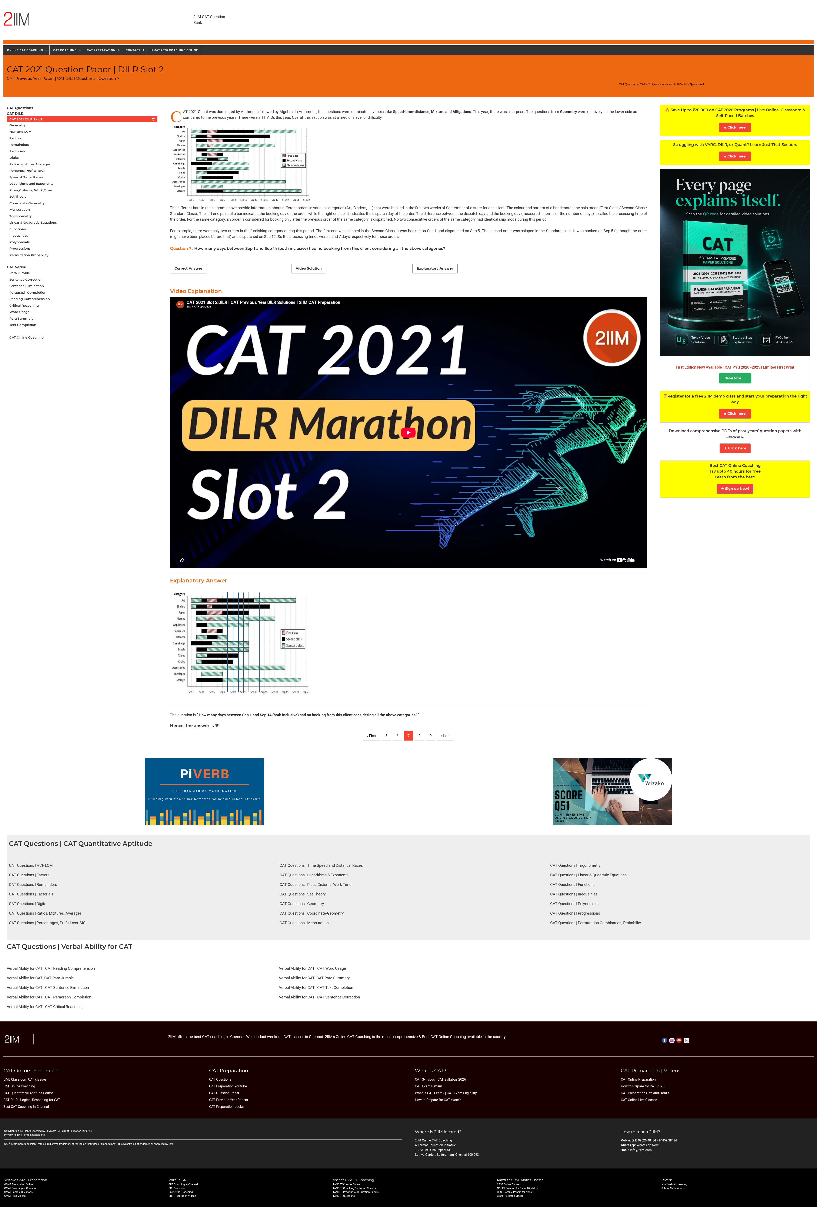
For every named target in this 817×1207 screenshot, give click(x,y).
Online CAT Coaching (25, 50)
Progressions (20, 248)
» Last (446, 736)
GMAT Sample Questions (18, 1192)
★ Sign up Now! (735, 489)
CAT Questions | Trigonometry (575, 865)
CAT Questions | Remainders (33, 884)
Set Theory (18, 196)
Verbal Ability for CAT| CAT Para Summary (314, 978)
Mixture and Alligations (451, 111)
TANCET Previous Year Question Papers (356, 1192)
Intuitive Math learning (674, 1184)
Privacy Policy (12, 1134)
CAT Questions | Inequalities (573, 894)
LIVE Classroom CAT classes (24, 1079)
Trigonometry (20, 216)
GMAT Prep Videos (15, 1195)
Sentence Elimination (26, 286)
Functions (17, 229)
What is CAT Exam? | (430, 1093)
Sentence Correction (26, 279)
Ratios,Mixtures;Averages (29, 164)
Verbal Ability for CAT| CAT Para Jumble (40, 978)
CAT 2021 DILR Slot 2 (82, 119)
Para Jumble (19, 273)
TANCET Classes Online (346, 1184)
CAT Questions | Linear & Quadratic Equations (588, 875)
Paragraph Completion (27, 292)
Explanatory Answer (435, 268)
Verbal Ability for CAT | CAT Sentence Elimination (48, 987)
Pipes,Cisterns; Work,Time (30, 190)
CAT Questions (628, 84)
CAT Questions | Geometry (302, 903)
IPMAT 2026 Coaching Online (174, 50)
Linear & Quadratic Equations (33, 222)
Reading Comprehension (29, 299)
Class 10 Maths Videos (510, 1195)
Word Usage (19, 312)
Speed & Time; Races (26, 177)
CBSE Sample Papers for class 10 (516, 1192)
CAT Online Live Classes (639, 1100)
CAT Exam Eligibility (461, 1093)
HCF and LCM (20, 132)
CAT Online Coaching (26, 337)
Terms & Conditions (33, 1134)
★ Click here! (735, 127)
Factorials (17, 151)
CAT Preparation (101, 50)
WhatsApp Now (647, 1145)
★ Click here (735, 448)
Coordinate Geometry (27, 203)
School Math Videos (672, 1188)
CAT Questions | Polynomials (574, 903)
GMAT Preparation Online (18, 1184)
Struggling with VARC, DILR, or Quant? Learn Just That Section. (735, 144)
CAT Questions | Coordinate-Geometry (312, 913)
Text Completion (22, 325)
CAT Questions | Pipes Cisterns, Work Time (315, 884)
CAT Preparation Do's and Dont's (645, 1093)
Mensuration (19, 209)
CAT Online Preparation (638, 1079)
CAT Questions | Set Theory (303, 894)
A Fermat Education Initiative (75, 1131)
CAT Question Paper (224, 1093)
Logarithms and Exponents (31, 184)
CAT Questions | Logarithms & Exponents (314, 875)
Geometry (17, 125)
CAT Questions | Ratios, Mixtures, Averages (45, 913)
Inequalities (18, 235)
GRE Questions (177, 1188)
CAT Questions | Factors (29, 875)
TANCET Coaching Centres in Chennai (355, 1188)
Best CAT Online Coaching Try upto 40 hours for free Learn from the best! (735, 471)
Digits (14, 158)
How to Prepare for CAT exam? (438, 1100)
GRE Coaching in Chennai (183, 1184)
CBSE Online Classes (509, 1184)
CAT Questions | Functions (572, 884)
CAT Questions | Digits (27, 903)
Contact (133, 50)
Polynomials (19, 242)
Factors (15, 138)
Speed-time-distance (411, 111)
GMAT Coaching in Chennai (20, 1188)
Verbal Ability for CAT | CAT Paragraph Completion (49, 997)
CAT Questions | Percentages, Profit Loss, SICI (48, 923)
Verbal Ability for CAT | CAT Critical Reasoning (45, 1006)
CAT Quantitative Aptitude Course (28, 1093)
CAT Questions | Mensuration (304, 923)
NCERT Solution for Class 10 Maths (517, 1188)
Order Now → (735, 378)
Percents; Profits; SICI (27, 171)
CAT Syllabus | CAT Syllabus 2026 (440, 1079)
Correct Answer (188, 268)
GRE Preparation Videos (182, 1195)
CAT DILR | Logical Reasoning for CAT (31, 1100)
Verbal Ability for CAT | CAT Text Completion (316, 987)
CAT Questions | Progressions (575, 913)
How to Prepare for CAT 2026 (642, 1086)
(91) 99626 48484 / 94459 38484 (654, 1140)
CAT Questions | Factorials (31, 894)
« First (371, 736)
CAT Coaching (65, 50)
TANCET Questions (344, 1195)
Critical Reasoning (24, 305)
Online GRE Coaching (181, 1192)
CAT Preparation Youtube (228, 1086)
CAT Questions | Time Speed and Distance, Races (321, 865)
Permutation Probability (29, 255)
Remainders (19, 145)
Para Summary (21, 318)
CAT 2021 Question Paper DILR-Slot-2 (664, 84)
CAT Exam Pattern (428, 1086)
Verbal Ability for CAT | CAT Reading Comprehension (51, 968)
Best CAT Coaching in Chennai (26, 1107)
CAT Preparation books (226, 1107)
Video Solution (309, 268)
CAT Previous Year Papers (228, 1100)
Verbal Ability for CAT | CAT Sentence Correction (319, 997)
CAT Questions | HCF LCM (31, 865)
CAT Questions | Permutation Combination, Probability (595, 923)
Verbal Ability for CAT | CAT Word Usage (312, 968)
